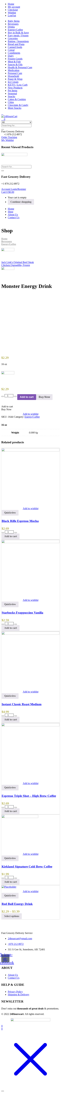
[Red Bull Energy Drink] (9, 886)
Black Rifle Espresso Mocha (20, 521)
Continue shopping (20, 201)
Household (13, 76)
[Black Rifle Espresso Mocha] (30, 450)
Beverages (13, 24)
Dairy (11, 55)
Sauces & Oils (15, 64)
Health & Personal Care (20, 67)
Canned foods (15, 47)
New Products (15, 87)
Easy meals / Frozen (18, 35)
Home (11, 4)
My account (14, 6)
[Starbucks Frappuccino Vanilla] (30, 542)
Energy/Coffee (15, 29)
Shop (10, 211)
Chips (11, 102)
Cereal (11, 50)
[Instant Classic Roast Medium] (30, 633)
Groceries (13, 38)
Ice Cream (13, 82)
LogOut (12, 15)
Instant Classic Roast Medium (21, 704)
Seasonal (12, 93)
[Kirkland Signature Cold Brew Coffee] (20, 817)
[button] (12, 131)
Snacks (11, 96)
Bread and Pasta (16, 44)
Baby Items (14, 21)
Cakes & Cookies (17, 99)
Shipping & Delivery (18, 994)
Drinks (11, 26)
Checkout (13, 9)
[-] (2, 396)
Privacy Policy (15, 991)
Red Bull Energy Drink (17, 904)
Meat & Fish (14, 61)
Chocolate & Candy (18, 105)
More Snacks (14, 108)
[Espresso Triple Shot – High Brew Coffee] (30, 725)
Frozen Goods (15, 58)
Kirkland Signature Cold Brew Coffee (27, 866)
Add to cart (27, 397)
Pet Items (12, 90)
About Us (13, 214)
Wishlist (12, 12)
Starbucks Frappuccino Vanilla (22, 612)
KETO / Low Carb (17, 84)
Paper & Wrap (15, 79)
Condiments (14, 53)
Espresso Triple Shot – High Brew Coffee (29, 796)
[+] (15, 396)
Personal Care (15, 73)
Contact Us (13, 217)
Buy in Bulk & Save (18, 32)
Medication (13, 70)
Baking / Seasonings (18, 41)
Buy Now (44, 397)
